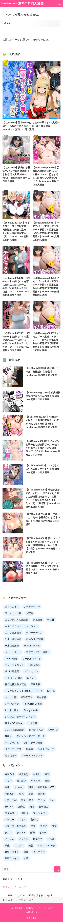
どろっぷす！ (12, 606)
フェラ (8, 781)
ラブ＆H (21, 832)
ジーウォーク (12, 703)
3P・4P (9, 806)
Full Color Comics (33, 703)
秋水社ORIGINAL (14, 723)
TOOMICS (33, 665)
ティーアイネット (14, 665)
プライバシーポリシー (46, 908)
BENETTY (26, 697)
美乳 (30, 845)
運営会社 (18, 908)
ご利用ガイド (29, 908)
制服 (7, 787)
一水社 (50, 619)
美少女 (34, 819)
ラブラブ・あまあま (15, 826)
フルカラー (11, 813)
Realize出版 (11, 658)
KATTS (51, 691)
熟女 (33, 826)
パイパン (23, 839)
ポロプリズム (12, 742)
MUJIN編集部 (12, 671)
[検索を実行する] (57, 869)
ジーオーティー (32, 606)
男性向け (9, 774)
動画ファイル (12, 858)
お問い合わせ (31, 912)
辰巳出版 (38, 619)
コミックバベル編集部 (16, 619)
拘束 (31, 806)
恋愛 (26, 852)
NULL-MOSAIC (13, 639)
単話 (47, 781)
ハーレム (9, 839)
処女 (52, 800)
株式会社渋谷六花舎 (15, 684)
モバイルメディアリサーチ (31, 736)
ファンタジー (40, 813)
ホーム (10, 908)
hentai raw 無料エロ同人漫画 (22, 3)
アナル (41, 800)
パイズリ (35, 781)
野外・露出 (27, 800)
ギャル (22, 819)
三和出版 (35, 684)
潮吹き (24, 813)
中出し (36, 774)
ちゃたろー (11, 755)
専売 (21, 793)
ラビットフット (13, 652)
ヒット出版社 (12, 710)
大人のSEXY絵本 (35, 639)
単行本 (41, 793)
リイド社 (41, 697)
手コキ (43, 826)
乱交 (54, 826)
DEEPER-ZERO (13, 678)
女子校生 (43, 806)
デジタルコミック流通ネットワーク (24, 691)
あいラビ (31, 678)
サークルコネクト (31, 658)
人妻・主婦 (11, 800)
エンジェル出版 (13, 632)
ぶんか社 (32, 723)
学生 (7, 845)
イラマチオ (39, 852)
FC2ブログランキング (14, 887)
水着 (26, 858)
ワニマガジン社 (13, 613)
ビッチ (43, 832)
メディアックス (13, 749)
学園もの (9, 793)
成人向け (23, 774)
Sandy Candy (31, 710)
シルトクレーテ (46, 749)
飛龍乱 (8, 736)
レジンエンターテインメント (20, 716)
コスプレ (19, 845)
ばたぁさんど (36, 729)
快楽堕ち (38, 839)
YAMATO (53, 729)
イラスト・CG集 (46, 845)
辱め (30, 793)
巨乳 (47, 774)
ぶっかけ (19, 787)
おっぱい (21, 781)
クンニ (8, 832)
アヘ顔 (50, 839)
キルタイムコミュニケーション (21, 626)
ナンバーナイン (34, 632)
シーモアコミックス (32, 755)
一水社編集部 (12, 645)
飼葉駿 (29, 749)
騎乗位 (21, 806)
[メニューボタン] (59, 3)
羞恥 (32, 832)
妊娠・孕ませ (12, 852)
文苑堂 (29, 613)
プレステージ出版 (33, 742)
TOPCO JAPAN (32, 645)
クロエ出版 (11, 697)
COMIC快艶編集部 (15, 729)
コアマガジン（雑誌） (38, 652)
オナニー (9, 819)
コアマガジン (31, 671)
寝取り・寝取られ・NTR (41, 787)
